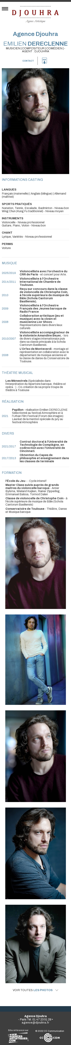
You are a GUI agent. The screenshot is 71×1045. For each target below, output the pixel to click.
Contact (28, 61)
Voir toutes (33, 990)
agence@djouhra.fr (35, 1022)
